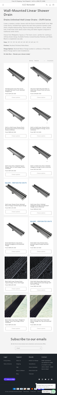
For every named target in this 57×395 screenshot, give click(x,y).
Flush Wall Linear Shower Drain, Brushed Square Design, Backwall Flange (39, 244)
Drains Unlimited (33, 367)
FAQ (17, 367)
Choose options (16, 97)
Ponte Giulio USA (33, 370)
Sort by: (31, 60)
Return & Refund (20, 370)
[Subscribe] (40, 348)
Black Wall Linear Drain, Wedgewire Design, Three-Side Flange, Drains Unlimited (15, 321)
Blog (17, 374)
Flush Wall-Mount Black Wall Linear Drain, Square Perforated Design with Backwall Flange (40, 283)
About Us (18, 360)
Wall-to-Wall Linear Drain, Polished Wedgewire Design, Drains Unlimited (40, 166)
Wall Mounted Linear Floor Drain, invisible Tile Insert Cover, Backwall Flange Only (15, 90)
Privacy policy (33, 391)
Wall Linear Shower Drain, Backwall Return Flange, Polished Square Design (15, 205)
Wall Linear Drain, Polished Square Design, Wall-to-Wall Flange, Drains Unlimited (15, 167)
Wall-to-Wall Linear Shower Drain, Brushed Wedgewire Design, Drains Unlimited (40, 129)
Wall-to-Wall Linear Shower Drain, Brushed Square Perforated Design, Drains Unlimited (15, 129)
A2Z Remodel (11, 391)
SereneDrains (32, 364)
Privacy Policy (7, 360)
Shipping (18, 364)
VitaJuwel (31, 374)
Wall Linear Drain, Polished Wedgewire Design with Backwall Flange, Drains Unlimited (39, 206)
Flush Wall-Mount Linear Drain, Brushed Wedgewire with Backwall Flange (14, 244)
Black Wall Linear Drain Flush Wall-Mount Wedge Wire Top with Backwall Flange (40, 321)
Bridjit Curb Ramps (33, 360)
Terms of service (40, 391)
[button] (3, 4)
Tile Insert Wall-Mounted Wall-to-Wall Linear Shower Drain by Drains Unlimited (40, 90)
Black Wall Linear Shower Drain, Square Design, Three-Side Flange (14, 282)
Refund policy (26, 391)
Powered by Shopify (18, 391)
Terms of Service (8, 364)
